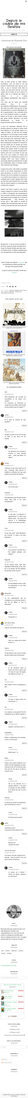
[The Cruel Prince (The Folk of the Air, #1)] (2, 993)
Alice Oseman (7, 1005)
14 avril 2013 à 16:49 (12, 724)
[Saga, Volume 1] (2, 999)
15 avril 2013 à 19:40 (12, 781)
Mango (14, 272)
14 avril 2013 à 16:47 (12, 696)
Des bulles (18, 291)
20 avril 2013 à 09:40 (9, 825)
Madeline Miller (8, 1010)
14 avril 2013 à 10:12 (9, 709)
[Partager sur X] (10, 286)
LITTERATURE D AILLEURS (8, 965)
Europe (8, 950)
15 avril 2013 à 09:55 (9, 760)
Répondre (24, 410)
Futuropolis (21, 262)
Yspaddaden (8, 732)
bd (2, 291)
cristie (10, 747)
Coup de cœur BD (9, 291)
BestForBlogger (14, 1096)
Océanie (9, 953)
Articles (5, 1059)
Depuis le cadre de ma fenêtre (14, 23)
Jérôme (7, 463)
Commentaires (7, 1062)
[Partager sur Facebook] (7, 286)
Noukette (7, 492)
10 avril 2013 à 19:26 (9, 561)
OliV (6, 392)
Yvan (6, 528)
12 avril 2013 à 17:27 (12, 665)
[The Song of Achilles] (2, 1011)
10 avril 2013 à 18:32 (9, 494)
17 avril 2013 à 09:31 (9, 799)
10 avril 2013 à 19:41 (12, 547)
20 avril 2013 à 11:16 (12, 814)
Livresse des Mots (10, 850)
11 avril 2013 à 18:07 (12, 614)
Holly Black (7, 992)
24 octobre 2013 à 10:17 (13, 869)
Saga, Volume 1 (8, 996)
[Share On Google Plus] (15, 286)
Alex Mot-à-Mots (10, 623)
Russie (3, 953)
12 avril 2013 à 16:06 (9, 650)
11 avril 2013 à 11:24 (9, 625)
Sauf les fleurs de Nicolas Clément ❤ (14, 1035)
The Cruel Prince (9, 991)
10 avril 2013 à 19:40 (12, 511)
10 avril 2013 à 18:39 (9, 530)
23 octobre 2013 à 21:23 (10, 852)
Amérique (14, 950)
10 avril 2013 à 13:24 (9, 465)
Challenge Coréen (14, 1029)
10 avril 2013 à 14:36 (12, 484)
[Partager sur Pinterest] (13, 286)
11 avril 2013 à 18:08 (12, 637)
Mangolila (8, 593)
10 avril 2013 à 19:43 (12, 580)
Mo (6, 707)
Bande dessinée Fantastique (18, 290)
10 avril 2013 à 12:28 (9, 431)
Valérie (7, 648)
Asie (2, 950)
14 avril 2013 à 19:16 (9, 734)
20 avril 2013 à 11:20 (12, 840)
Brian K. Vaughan (8, 998)
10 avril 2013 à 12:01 (9, 394)
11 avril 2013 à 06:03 (9, 595)
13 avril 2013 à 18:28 (9, 681)
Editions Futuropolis (7, 293)
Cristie (7, 415)
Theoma (7, 797)
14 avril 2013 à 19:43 (12, 749)
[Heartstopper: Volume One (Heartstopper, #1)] (2, 1005)
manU (6, 823)
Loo (6, 680)
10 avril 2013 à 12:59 (12, 448)
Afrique (21, 950)
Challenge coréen (14, 1032)
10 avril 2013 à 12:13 (9, 417)
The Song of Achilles (10, 1008)
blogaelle (7, 560)
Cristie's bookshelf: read (12, 985)
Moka (6, 758)
